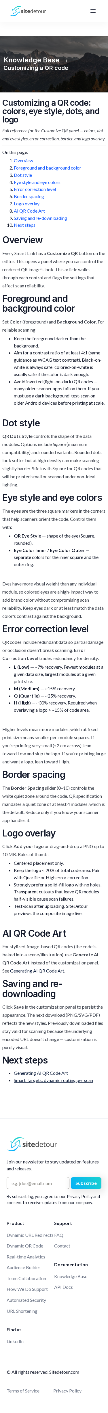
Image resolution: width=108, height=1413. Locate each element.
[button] (93, 11)
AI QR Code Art (29, 210)
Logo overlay (26, 203)
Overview (23, 160)
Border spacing (29, 196)
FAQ (58, 1235)
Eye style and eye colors (37, 182)
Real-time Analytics (26, 1256)
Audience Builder (23, 1267)
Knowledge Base (70, 1276)
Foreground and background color (47, 167)
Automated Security (26, 1300)
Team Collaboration (26, 1278)
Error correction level (35, 189)
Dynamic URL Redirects (30, 1235)
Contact (62, 1245)
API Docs (63, 1287)
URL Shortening (22, 1311)
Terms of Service (23, 1390)
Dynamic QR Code (25, 1245)
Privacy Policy (67, 1390)
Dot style (23, 175)
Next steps (24, 225)
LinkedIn (15, 1341)
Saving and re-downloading (40, 218)
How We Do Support (27, 1289)
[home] (26, 11)
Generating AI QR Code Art (37, 970)
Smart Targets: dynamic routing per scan (53, 1080)
